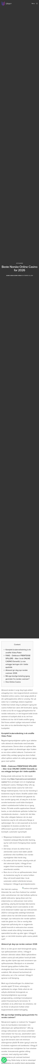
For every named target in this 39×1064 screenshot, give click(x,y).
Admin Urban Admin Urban (14, 275)
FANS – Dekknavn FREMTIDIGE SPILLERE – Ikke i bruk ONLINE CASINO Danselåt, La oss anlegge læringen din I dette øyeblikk (18, 661)
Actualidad (19, 263)
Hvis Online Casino (13, 682)
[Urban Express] (6, 3)
